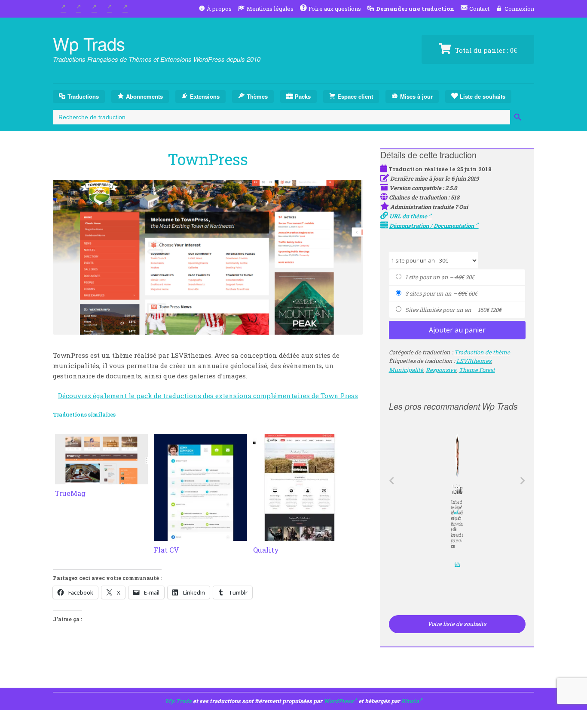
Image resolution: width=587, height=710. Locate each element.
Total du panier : (485, 50)
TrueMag (70, 493)
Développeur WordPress (455, 565)
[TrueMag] (101, 479)
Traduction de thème (482, 352)
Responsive (441, 370)
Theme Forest (477, 370)
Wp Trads (89, 43)
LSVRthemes (473, 361)
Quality (266, 549)
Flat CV (166, 549)
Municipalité (406, 370)
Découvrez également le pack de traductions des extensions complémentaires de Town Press (208, 395)
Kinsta (410, 701)
